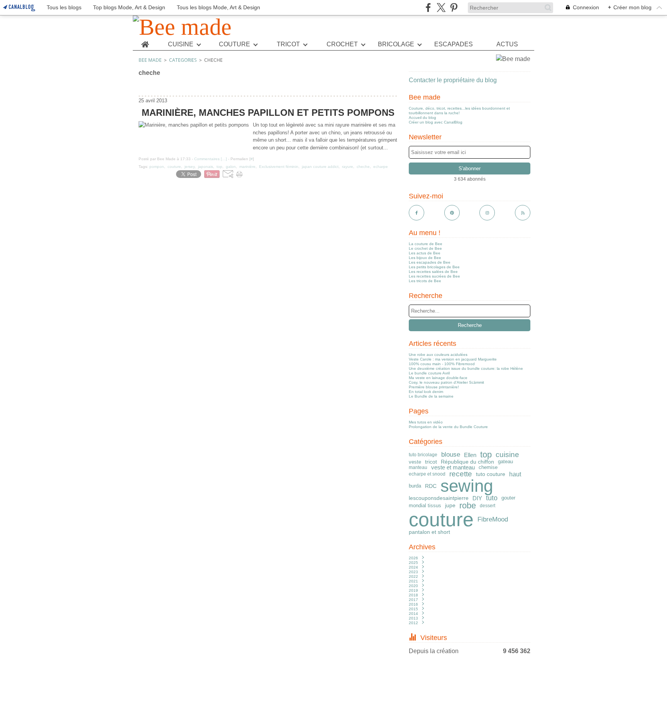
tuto (492, 498)
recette (460, 474)
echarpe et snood (427, 474)
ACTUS (507, 44)
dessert (487, 505)
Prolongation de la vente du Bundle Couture (448, 427)
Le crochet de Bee (425, 248)
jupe (450, 505)
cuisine (507, 455)
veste (415, 461)
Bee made (150, 60)
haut (515, 474)
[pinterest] (454, 7)
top (486, 454)
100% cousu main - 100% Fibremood (442, 364)
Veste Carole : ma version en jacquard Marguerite (453, 359)
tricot (431, 461)
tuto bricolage (423, 454)
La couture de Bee (425, 244)
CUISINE (180, 44)
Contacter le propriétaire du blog (453, 80)
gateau (505, 461)
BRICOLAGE (396, 44)
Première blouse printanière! (434, 387)
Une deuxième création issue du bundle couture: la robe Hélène (466, 368)
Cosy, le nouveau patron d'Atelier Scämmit (446, 382)
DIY (477, 498)
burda (415, 486)
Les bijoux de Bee (425, 258)
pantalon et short (429, 532)
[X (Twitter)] (441, 7)
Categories (183, 60)
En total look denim (426, 391)
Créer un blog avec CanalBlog (435, 122)
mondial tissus (425, 505)
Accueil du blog (422, 117)
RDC (431, 486)
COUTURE (234, 44)
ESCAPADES (453, 44)
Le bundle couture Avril (429, 373)
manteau (418, 467)
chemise (488, 467)
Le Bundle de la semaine (431, 396)
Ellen (470, 455)
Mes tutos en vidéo (426, 422)
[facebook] (428, 7)
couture (441, 519)
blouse (450, 455)
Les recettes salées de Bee (433, 271)
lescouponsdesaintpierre (439, 498)
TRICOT (288, 44)
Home (144, 42)
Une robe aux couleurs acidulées (438, 354)
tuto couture (490, 474)
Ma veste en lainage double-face (438, 378)
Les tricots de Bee (425, 281)
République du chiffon (467, 461)
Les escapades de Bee (429, 262)
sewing (466, 485)
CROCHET (342, 44)
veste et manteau (453, 467)
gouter (508, 498)
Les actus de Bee (424, 253)
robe (467, 505)
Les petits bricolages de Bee (434, 267)
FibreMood (492, 519)
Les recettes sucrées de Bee (434, 276)
